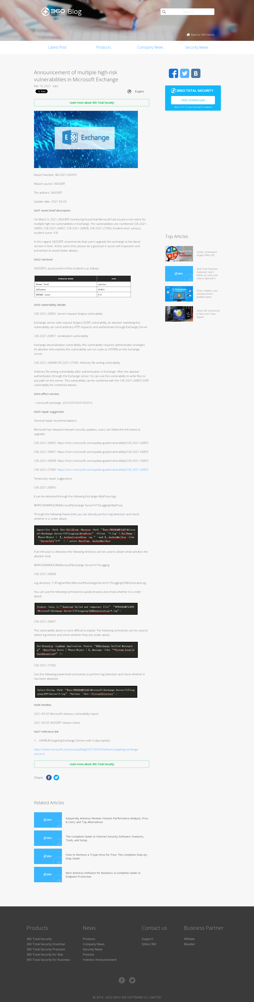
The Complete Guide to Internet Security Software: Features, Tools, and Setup (105, 838)
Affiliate (189, 939)
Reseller (189, 944)
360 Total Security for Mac (45, 954)
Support (147, 939)
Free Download (193, 100)
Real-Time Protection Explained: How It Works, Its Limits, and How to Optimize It (207, 273)
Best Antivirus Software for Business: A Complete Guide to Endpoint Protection (103, 874)
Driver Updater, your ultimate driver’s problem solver (207, 294)
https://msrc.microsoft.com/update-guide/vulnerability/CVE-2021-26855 (102, 469)
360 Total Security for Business (48, 960)
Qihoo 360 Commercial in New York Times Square (208, 314)
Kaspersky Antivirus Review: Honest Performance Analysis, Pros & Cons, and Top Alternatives (107, 820)
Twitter (184, 73)
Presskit (88, 954)
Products (103, 47)
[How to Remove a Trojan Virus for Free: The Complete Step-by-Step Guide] (48, 856)
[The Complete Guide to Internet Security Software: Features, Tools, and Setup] (48, 838)
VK (195, 73)
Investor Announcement (100, 960)
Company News (150, 47)
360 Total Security (39, 939)
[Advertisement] (193, 173)
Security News (196, 47)
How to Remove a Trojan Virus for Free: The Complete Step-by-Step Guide (107, 856)
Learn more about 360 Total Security (92, 102)
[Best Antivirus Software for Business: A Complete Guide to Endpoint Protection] (48, 874)
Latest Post (57, 47)
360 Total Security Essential (46, 944)
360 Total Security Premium (46, 949)
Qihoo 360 (149, 944)
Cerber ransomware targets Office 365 (207, 253)
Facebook (173, 73)
